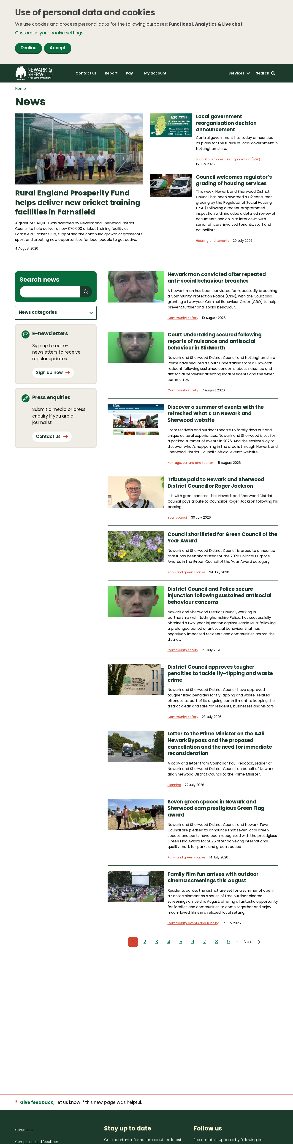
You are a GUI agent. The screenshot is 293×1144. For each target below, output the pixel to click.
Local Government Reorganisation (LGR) (228, 159)
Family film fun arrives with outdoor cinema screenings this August (213, 877)
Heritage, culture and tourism (191, 462)
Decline (28, 48)
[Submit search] (86, 291)
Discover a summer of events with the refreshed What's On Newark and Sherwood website (216, 414)
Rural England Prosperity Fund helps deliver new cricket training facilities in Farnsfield (77, 202)
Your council (177, 517)
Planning (174, 785)
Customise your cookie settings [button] (49, 33)
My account (155, 73)
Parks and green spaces (187, 572)
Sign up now (49, 372)
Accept (58, 48)
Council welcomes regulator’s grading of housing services (234, 180)
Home (20, 88)
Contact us (86, 73)
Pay (129, 73)
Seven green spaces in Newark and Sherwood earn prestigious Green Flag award (216, 808)
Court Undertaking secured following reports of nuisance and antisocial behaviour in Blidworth (215, 341)
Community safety (183, 318)
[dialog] (146, 32)
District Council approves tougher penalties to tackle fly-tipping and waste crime (220, 674)
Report (111, 73)
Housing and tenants (212, 240)
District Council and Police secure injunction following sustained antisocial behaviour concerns (219, 596)
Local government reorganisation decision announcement (226, 123)
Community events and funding (193, 923)
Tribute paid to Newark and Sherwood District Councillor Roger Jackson (216, 483)
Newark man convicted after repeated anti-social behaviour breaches (217, 277)
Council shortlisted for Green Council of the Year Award (222, 537)
